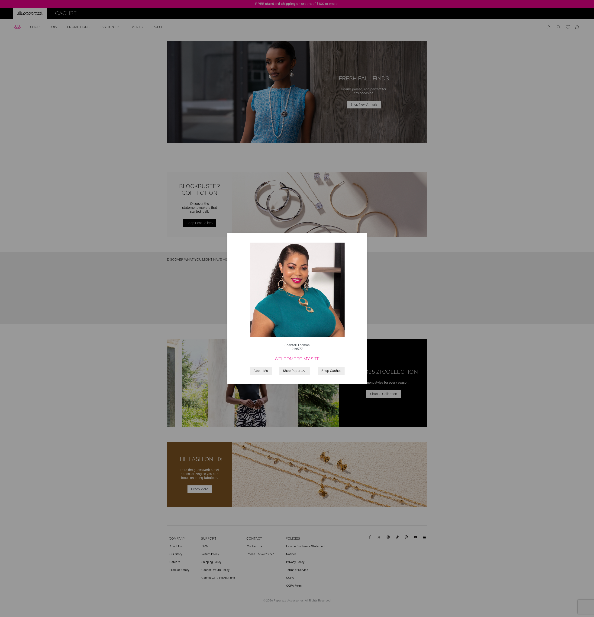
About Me (260, 371)
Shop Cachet (331, 371)
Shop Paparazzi (295, 371)
